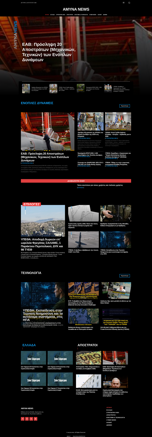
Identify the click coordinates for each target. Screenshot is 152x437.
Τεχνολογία (31, 273)
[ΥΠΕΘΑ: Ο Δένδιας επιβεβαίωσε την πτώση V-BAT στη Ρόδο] (83, 239)
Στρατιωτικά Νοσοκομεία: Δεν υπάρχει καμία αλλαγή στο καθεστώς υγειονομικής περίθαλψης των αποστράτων (115, 393)
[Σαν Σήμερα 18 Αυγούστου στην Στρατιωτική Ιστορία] (33, 379)
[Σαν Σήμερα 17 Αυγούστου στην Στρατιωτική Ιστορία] (60, 379)
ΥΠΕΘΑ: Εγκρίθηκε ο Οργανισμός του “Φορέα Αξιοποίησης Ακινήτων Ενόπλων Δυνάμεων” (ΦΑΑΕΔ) (118, 155)
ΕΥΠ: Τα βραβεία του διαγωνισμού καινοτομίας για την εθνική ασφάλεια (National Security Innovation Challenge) (82, 303)
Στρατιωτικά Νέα (27, 163)
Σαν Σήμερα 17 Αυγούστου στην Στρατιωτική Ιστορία (58, 389)
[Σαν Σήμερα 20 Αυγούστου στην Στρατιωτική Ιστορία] (33, 358)
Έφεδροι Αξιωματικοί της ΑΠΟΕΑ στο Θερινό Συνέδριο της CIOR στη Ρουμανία (40, 89)
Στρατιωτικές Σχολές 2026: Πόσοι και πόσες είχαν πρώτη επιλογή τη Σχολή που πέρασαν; (83, 225)
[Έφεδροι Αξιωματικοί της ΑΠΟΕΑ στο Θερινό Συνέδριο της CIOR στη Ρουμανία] (26, 88)
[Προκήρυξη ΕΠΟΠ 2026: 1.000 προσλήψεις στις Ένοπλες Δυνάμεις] (81, 88)
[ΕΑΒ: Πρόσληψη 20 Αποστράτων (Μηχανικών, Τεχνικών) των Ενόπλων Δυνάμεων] (47, 131)
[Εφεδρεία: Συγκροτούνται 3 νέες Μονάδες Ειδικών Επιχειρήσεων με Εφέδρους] (115, 213)
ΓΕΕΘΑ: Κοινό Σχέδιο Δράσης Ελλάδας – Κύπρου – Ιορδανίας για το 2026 (66, 89)
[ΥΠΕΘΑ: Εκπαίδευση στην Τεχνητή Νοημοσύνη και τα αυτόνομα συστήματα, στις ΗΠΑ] (115, 239)
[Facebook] (22, 419)
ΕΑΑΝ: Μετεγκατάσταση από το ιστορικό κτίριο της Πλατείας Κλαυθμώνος (86, 392)
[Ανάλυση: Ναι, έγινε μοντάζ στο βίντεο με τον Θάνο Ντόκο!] (115, 290)
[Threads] (35, 419)
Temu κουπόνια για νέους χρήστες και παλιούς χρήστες (100, 185)
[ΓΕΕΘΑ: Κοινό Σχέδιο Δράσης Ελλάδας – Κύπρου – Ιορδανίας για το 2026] (53, 88)
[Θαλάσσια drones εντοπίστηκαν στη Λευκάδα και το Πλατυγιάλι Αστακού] (83, 317)
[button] (129, 3)
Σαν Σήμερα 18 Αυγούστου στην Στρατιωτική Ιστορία (32, 389)
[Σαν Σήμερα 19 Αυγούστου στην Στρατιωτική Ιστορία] (60, 358)
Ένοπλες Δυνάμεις (37, 103)
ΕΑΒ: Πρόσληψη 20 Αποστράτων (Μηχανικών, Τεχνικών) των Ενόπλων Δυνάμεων (45, 157)
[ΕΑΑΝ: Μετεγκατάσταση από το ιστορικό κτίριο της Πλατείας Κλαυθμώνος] (88, 381)
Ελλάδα (80, 187)
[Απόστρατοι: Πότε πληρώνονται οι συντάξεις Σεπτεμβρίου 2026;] (88, 358)
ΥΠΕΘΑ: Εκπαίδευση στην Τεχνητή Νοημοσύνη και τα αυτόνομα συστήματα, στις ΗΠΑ (114, 252)
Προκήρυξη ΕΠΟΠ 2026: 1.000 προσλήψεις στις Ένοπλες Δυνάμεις (94, 89)
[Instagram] (27, 419)
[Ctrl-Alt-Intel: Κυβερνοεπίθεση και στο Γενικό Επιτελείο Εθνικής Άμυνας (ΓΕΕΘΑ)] (115, 317)
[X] (31, 419)
